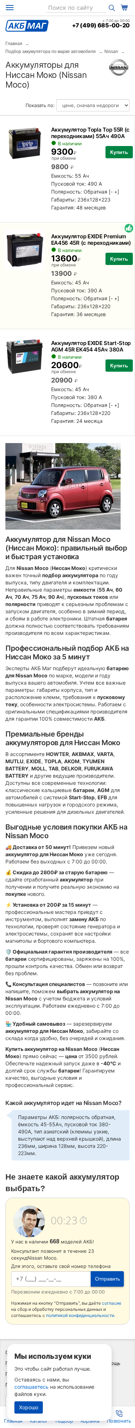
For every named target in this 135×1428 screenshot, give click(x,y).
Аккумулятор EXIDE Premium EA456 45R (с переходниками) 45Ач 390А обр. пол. (91, 243)
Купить (119, 152)
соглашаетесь (31, 1387)
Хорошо (28, 1407)
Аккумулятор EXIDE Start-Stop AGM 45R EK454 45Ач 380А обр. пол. (91, 349)
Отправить (107, 1279)
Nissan (111, 51)
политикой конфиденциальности (80, 1315)
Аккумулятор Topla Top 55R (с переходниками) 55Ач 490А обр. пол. (90, 136)
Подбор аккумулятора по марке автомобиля (50, 51)
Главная (13, 43)
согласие (111, 1303)
